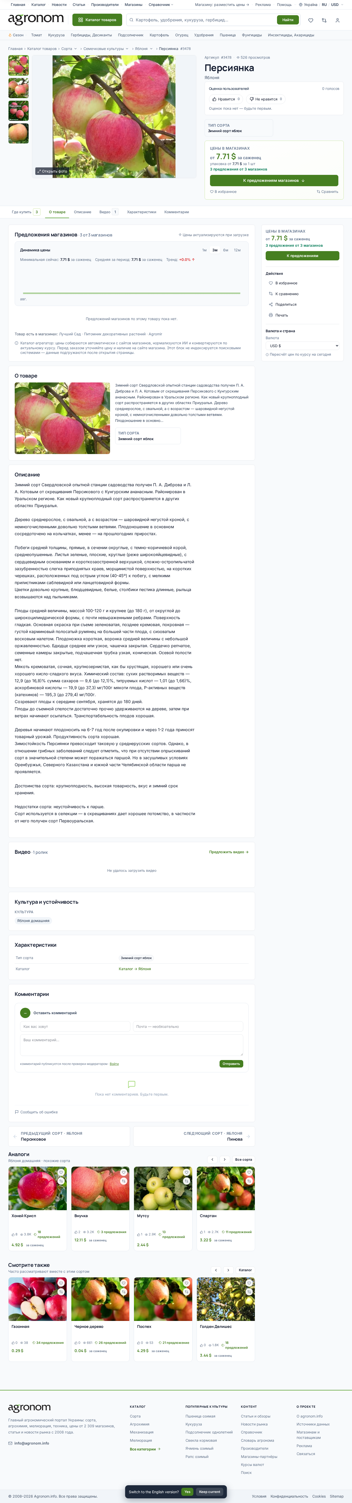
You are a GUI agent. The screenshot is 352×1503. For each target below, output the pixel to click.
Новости (59, 4)
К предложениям (302, 255)
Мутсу (143, 1215)
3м (214, 250)
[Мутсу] (163, 1188)
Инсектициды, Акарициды (291, 35)
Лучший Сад (70, 334)
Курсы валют (252, 1464)
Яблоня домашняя (33, 920)
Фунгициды (252, 35)
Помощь (284, 4)
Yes (187, 1492)
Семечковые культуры (103, 48)
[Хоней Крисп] (38, 1188)
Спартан (208, 1215)
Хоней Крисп (24, 1215)
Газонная (20, 1326)
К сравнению (287, 293)
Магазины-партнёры (259, 1456)
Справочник (159, 4)
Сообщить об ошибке (39, 1112)
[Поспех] (163, 1299)
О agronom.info (310, 1416)
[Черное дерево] (100, 1299)
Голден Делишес (216, 1326)
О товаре (57, 212)
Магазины (134, 4)
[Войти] (337, 19)
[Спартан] (226, 1188)
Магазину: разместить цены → (222, 4)
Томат (36, 35)
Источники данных (313, 1424)
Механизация (142, 1432)
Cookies (319, 1496)
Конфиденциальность (289, 1496)
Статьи (79, 4)
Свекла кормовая (201, 1440)
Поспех (144, 1326)
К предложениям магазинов (271, 180)
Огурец (181, 35)
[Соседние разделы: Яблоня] (151, 48)
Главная (18, 4)
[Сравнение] (324, 19)
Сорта (66, 48)
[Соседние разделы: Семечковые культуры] (127, 48)
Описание (82, 212)
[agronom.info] (36, 19)
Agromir (155, 334)
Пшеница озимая (200, 1416)
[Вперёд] (225, 1159)
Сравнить (329, 191)
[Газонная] (38, 1299)
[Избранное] (311, 19)
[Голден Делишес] (226, 1299)
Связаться (306, 1453)
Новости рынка (254, 1424)
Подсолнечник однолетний (209, 1432)
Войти (114, 1064)
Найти (288, 20)
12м (237, 250)
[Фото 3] (18, 110)
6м (225, 250)
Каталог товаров (42, 48)
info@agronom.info (31, 1443)
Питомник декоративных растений (115, 334)
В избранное (226, 191)
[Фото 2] (18, 88)
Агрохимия (139, 1424)
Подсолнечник (131, 35)
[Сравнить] (61, 1181)
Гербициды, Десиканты (91, 35)
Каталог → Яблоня (135, 969)
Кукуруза (56, 35)
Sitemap (337, 1496)
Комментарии (176, 212)
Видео (107, 212)
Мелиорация (141, 1440)
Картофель (159, 35)
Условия (259, 1496)
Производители (105, 4)
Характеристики (141, 212)
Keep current (209, 1492)
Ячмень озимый (199, 1448)
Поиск (246, 1472)
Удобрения (204, 35)
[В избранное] (61, 1172)
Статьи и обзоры (255, 1416)
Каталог (38, 4)
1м (204, 250)
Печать (281, 315)
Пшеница (228, 35)
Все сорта (243, 1159)
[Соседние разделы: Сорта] (75, 48)
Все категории (143, 1449)
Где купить (25, 212)
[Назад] (212, 1159)
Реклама (263, 4)
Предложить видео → (229, 852)
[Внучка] (100, 1188)
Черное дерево (88, 1326)
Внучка (81, 1215)
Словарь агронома (257, 1440)
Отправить (231, 1064)
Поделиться (286, 304)
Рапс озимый (197, 1456)
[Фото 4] (18, 133)
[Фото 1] (18, 65)
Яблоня (141, 48)
